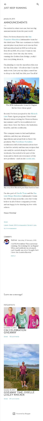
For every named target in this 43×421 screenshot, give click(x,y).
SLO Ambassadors (10, 228)
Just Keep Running (15, 8)
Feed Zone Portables (24, 142)
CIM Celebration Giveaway (15, 331)
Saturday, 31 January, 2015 (27, 240)
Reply (13, 256)
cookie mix (30, 159)
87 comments (14, 399)
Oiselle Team (21, 193)
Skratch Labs (31, 225)
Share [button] (6, 222)
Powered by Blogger (23, 413)
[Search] (37, 3)
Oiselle (11, 225)
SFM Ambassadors (20, 225)
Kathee (14, 240)
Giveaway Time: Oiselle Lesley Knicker (19, 393)
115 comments (14, 336)
